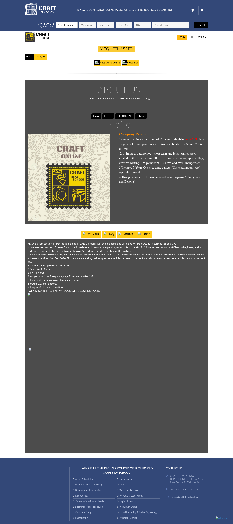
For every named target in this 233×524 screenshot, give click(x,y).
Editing (122, 485)
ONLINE (202, 37)
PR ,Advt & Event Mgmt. (131, 496)
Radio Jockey (81, 496)
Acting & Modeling (84, 479)
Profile (96, 116)
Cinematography (127, 479)
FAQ (111, 234)
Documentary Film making (88, 490)
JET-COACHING (124, 116)
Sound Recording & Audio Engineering (138, 512)
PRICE (147, 234)
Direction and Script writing (88, 485)
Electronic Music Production (89, 507)
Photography (81, 518)
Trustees (108, 116)
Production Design (128, 507)
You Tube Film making (130, 490)
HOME (182, 37)
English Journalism (128, 501)
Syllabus (141, 116)
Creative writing (83, 512)
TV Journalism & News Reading (90, 501)
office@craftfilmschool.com (185, 497)
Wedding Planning (128, 518)
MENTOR (128, 234)
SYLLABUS (93, 234)
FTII (191, 37)
